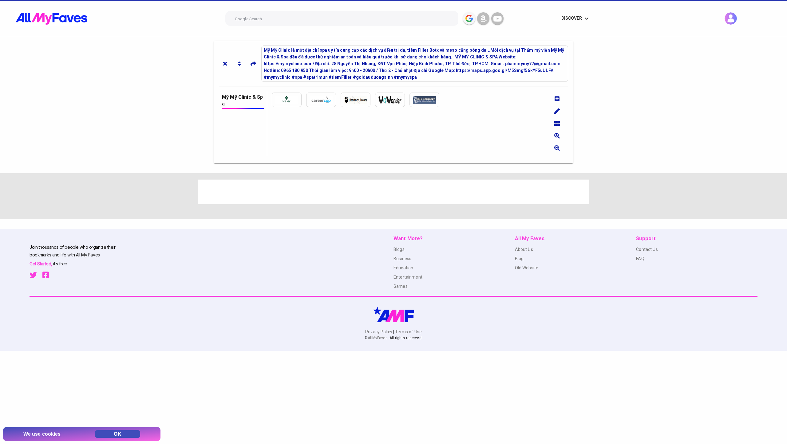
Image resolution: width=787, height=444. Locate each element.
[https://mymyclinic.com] (289, 100)
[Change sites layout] (557, 123)
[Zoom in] (557, 135)
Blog (519, 258)
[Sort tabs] (239, 63)
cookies (51, 434)
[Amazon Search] (483, 18)
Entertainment (408, 277)
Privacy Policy (379, 331)
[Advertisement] (382, 192)
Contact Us (647, 249)
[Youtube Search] (497, 18)
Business (402, 258)
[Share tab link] (253, 63)
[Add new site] (557, 99)
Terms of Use (408, 331)
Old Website (527, 267)
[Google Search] (469, 18)
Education (403, 267)
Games (401, 286)
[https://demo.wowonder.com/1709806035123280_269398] (392, 100)
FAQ (640, 258)
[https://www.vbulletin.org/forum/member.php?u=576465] (426, 100)
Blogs (399, 249)
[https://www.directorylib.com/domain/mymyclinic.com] (358, 100)
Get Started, (41, 263)
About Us (524, 249)
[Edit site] (557, 111)
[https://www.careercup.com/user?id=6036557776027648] (323, 100)
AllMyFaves (377, 338)
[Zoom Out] (557, 148)
